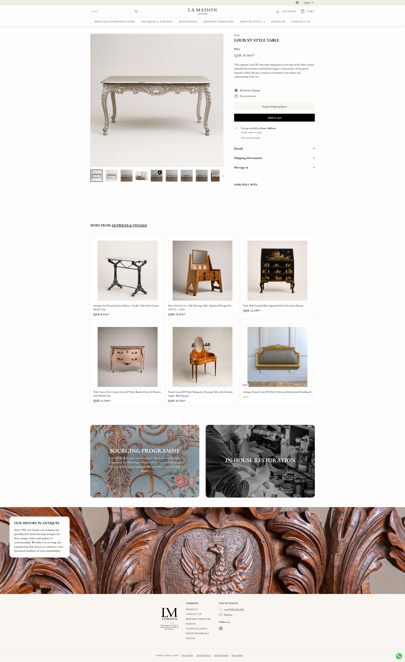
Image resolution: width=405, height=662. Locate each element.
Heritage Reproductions (115, 21)
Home (237, 35)
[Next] (222, 175)
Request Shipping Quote (274, 106)
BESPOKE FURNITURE (198, 618)
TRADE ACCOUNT (196, 628)
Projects (278, 21)
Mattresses (188, 21)
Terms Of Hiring (221, 655)
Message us (241, 167)
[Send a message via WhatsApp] (399, 656)
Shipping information (248, 158)
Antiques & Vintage (157, 21)
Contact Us (301, 21)
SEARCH (191, 623)
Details (238, 149)
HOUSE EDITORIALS (197, 633)
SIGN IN (190, 638)
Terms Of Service (203, 655)
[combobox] (115, 11)
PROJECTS (192, 609)
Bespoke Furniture (219, 21)
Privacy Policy (187, 655)
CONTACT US (194, 614)
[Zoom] (156, 100)
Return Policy (237, 655)
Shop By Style (251, 21)
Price (237, 49)
